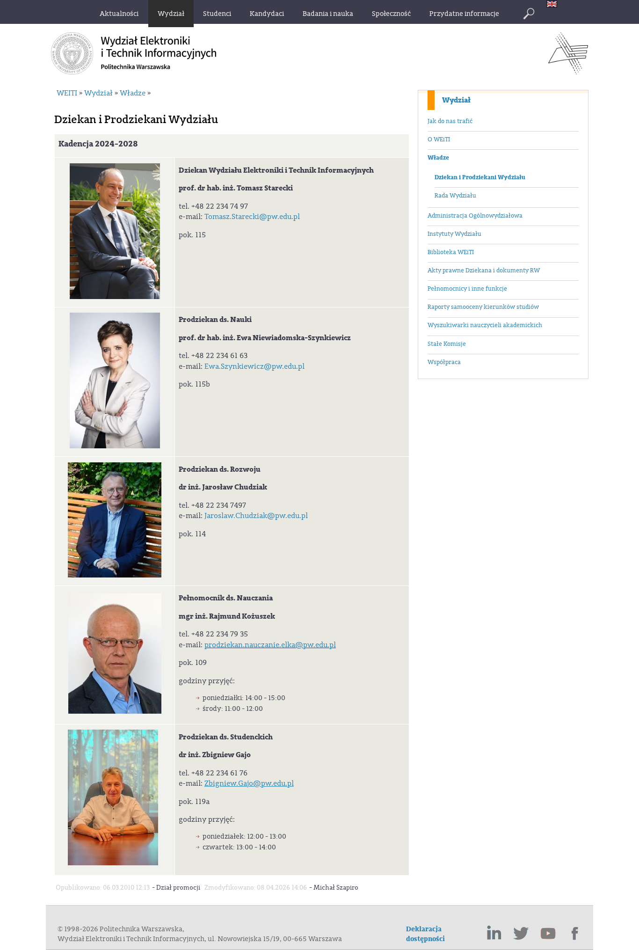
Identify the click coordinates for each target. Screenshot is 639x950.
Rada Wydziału (455, 195)
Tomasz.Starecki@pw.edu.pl (252, 216)
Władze (438, 157)
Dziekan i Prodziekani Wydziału (480, 177)
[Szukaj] (528, 13)
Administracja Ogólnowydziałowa (475, 215)
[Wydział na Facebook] (575, 933)
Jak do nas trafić (450, 121)
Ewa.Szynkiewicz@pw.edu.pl (254, 366)
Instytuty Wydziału (454, 234)
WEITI (67, 93)
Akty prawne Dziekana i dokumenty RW (484, 270)
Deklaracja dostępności (425, 934)
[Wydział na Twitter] (521, 933)
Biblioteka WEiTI (451, 252)
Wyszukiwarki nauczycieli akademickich (485, 325)
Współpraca (444, 362)
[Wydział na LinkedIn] (494, 933)
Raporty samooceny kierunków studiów (483, 307)
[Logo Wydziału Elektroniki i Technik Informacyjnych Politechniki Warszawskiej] (568, 71)
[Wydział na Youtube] (548, 933)
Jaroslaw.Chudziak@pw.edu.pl (256, 515)
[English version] (554, 4)
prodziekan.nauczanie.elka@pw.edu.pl (270, 645)
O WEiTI (439, 139)
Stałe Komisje (447, 344)
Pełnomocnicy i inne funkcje (467, 288)
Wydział (456, 100)
